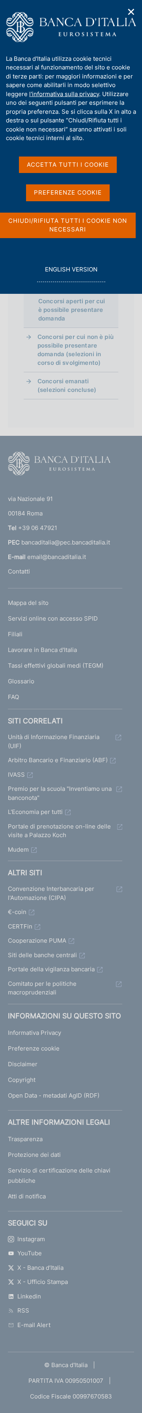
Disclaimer (22, 1064)
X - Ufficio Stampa (42, 1282)
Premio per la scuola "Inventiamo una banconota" (60, 793)
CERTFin (20, 926)
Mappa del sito (28, 602)
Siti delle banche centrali (42, 955)
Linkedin (29, 1296)
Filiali (15, 634)
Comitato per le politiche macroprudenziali (42, 988)
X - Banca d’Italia (40, 1267)
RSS (23, 1310)
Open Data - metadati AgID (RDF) (53, 1095)
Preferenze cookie (34, 1048)
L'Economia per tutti (35, 812)
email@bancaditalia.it (56, 557)
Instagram (31, 1239)
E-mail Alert (33, 1325)
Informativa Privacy (34, 1032)
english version (71, 273)
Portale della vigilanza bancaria (51, 969)
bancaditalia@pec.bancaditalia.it (65, 542)
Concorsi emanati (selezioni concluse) (66, 385)
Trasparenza (25, 1139)
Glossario (21, 681)
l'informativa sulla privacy (64, 94)
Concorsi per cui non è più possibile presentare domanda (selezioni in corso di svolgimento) (75, 349)
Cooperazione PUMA (37, 940)
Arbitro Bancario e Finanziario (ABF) (58, 760)
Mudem (18, 849)
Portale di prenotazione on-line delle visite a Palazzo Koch (59, 831)
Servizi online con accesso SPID (53, 618)
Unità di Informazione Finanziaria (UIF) (53, 741)
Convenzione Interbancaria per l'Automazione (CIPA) (51, 893)
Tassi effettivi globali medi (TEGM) (55, 665)
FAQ (13, 697)
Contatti (19, 571)
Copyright (22, 1079)
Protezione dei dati (34, 1154)
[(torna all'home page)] (59, 465)
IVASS (16, 774)
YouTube (29, 1253)
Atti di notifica (27, 1196)
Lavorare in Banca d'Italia (42, 650)
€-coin (17, 912)
